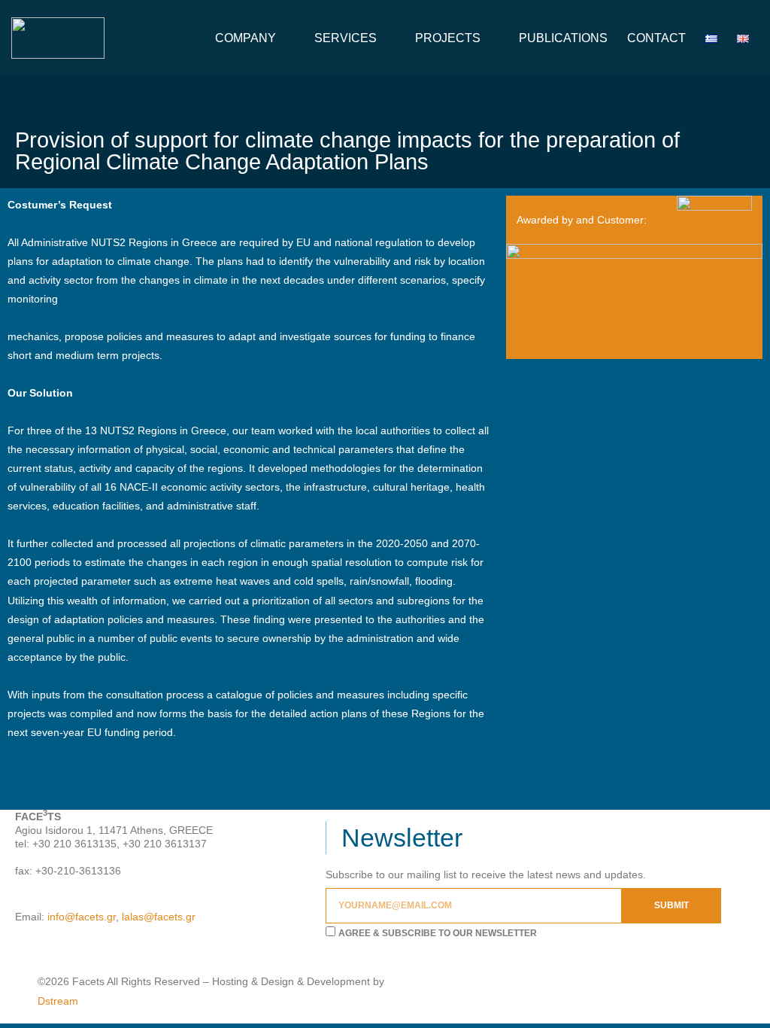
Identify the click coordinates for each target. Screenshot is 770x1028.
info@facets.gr (81, 917)
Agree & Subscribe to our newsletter (437, 933)
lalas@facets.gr (159, 917)
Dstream (58, 1001)
